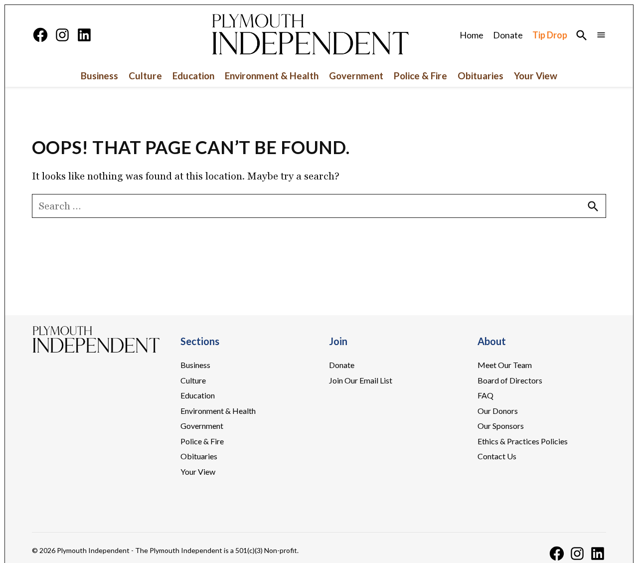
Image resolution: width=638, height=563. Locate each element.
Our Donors (498, 410)
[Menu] (601, 34)
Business (99, 75)
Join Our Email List (360, 380)
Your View (535, 75)
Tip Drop (549, 34)
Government (356, 75)
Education (193, 75)
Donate (508, 34)
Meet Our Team (505, 365)
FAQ (485, 395)
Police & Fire (420, 75)
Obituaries (480, 75)
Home (471, 34)
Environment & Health (272, 75)
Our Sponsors (501, 425)
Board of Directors (510, 380)
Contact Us (497, 456)
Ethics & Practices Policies (523, 441)
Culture (145, 75)
